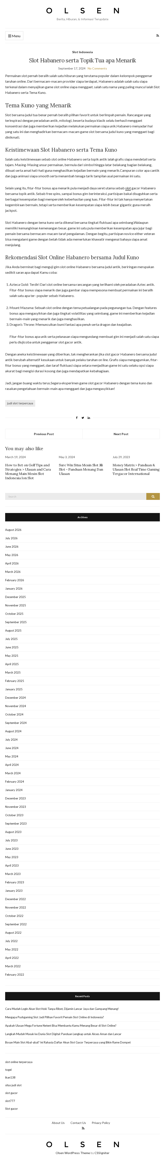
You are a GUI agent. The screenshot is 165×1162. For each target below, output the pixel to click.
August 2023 (13, 832)
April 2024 (12, 764)
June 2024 (11, 748)
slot (128, 188)
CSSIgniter (102, 1153)
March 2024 (13, 773)
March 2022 (13, 966)
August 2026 (13, 530)
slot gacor (11, 1093)
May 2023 (11, 857)
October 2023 (14, 815)
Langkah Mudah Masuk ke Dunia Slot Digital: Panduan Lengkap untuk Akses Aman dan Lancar (63, 1034)
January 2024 (14, 790)
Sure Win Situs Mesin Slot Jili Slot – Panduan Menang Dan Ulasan (81, 469)
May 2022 (11, 949)
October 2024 (14, 714)
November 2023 (15, 806)
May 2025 (11, 655)
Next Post (121, 434)
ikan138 (10, 1077)
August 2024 (13, 731)
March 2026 (13, 571)
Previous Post (44, 434)
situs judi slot (13, 1085)
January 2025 (14, 689)
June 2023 (11, 848)
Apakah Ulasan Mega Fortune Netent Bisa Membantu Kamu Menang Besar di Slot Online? (60, 1025)
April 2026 (12, 563)
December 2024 (15, 697)
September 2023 (16, 823)
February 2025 (14, 681)
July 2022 (11, 941)
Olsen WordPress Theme (73, 1153)
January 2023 (14, 890)
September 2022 (16, 924)
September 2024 (16, 723)
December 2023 (15, 798)
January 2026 (14, 588)
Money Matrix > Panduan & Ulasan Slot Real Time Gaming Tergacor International (136, 469)
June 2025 (11, 647)
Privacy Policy (101, 1123)
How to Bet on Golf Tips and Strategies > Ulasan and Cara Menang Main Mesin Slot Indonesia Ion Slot (28, 471)
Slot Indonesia (82, 52)
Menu (15, 36)
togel (8, 1069)
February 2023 (14, 882)
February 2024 (14, 781)
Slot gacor (11, 1108)
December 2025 (15, 597)
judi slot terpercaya (20, 403)
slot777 (10, 1101)
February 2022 (14, 974)
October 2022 (14, 916)
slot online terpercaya (18, 1062)
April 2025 (12, 664)
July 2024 (11, 739)
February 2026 (14, 580)
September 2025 (16, 622)
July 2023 (11, 840)
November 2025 (15, 605)
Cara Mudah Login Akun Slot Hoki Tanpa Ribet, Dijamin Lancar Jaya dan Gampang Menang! (62, 1009)
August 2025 (13, 630)
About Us (58, 1123)
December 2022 (15, 899)
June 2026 (11, 546)
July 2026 (11, 538)
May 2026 (11, 555)
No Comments (97, 68)
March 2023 (13, 874)
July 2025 (11, 639)
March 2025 (13, 672)
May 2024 (11, 756)
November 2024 (15, 706)
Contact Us (78, 1123)
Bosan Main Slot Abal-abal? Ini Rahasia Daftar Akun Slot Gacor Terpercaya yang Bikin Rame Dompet (68, 1042)
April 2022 (12, 958)
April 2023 (12, 865)
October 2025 (14, 613)
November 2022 (15, 907)
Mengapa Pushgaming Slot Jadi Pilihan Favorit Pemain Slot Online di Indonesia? (54, 1017)
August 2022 (13, 932)
